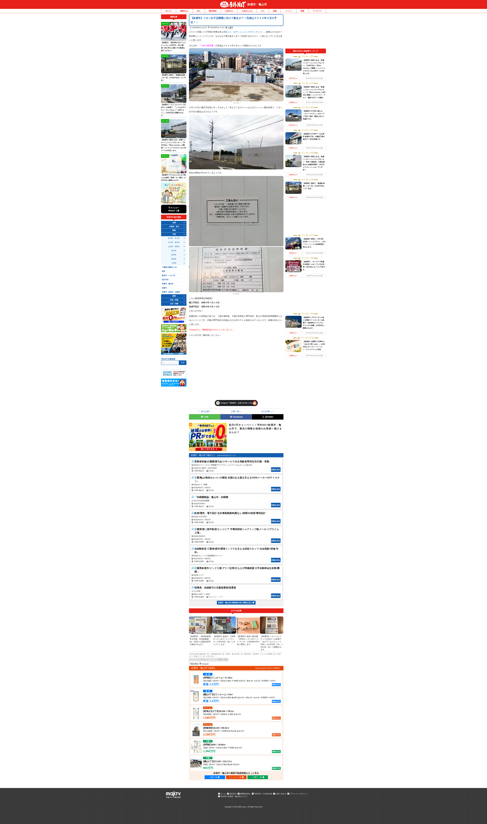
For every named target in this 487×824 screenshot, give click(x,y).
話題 (275, 11)
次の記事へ (266, 411)
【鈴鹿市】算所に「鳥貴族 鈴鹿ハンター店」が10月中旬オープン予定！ (314, 186)
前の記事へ (206, 411)
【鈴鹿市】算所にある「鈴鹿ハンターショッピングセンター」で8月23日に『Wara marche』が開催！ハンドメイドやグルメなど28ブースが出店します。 (173, 145)
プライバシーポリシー (298, 794)
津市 (163, 271)
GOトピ (168, 11)
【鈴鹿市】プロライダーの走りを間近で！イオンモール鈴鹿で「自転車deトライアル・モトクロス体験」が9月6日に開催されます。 (314, 322)
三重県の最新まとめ (169, 267)
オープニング (211, 659)
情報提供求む (245, 794)
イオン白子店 (200, 659)
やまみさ (205, 664)
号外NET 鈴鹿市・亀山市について (234, 796)
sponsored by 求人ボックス (226, 455)
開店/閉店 (213, 11)
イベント (288, 11)
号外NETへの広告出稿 (263, 794)
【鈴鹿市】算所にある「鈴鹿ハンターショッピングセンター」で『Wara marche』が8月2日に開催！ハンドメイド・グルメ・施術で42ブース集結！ (314, 92)
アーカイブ (317, 11)
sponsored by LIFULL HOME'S (267, 668)
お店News (229, 11)
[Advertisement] (305, 31)
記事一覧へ (236, 411)
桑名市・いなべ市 (168, 275)
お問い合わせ (280, 794)
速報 (302, 11)
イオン (192, 659)
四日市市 (165, 280)
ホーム (223, 794)
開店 (226, 659)
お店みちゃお (247, 11)
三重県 (230, 27)
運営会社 (232, 794)
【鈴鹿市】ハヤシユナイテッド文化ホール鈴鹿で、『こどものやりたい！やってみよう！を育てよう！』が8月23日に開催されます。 (173, 110)
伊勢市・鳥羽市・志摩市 (171, 292)
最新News (184, 11)
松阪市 (164, 288)
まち (263, 11)
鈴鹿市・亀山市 (257, 4)
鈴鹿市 (220, 659)
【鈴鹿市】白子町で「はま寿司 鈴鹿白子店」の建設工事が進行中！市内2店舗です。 (314, 136)
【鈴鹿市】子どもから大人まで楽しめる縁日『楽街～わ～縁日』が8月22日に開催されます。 (173, 177)
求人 (199, 11)
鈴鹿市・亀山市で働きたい (203, 455)
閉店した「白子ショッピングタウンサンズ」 (243, 32)
